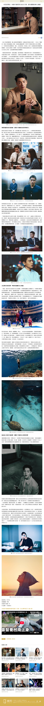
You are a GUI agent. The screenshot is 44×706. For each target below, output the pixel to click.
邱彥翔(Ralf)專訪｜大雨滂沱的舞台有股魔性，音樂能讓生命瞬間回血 (35, 689)
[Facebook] (37, 701)
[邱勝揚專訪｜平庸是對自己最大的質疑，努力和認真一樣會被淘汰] (22, 652)
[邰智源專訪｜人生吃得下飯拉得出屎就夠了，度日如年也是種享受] (22, 683)
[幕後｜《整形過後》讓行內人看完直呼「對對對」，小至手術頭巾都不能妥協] (35, 667)
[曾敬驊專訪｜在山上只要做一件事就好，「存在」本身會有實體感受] (22, 667)
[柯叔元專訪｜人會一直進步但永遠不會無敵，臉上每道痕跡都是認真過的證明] (8, 652)
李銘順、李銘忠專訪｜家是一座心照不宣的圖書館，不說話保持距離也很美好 (8, 689)
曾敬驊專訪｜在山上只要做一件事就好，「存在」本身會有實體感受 (21, 674)
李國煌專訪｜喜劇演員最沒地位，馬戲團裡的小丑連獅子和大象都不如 (8, 674)
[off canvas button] (3, 1)
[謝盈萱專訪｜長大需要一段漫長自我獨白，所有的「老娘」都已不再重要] (35, 652)
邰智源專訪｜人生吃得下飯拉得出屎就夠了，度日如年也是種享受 (21, 689)
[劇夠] (21, 701)
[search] (41, 1)
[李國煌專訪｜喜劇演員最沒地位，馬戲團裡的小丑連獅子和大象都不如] (8, 667)
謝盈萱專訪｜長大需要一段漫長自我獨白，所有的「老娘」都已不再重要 (35, 658)
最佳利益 (13, 638)
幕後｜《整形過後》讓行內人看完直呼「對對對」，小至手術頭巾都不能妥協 (35, 674)
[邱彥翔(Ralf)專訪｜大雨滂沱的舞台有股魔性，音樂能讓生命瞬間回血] (35, 683)
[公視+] (40, 701)
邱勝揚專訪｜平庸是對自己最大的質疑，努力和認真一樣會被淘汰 (21, 658)
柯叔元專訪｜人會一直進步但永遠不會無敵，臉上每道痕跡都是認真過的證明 (8, 658)
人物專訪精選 (8, 638)
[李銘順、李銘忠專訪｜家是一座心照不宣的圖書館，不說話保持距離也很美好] (8, 683)
